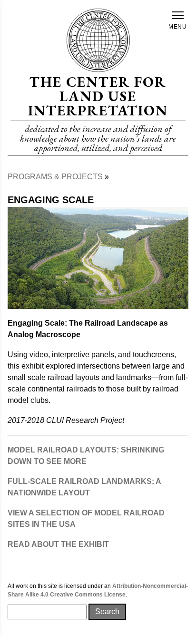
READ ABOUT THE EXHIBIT (58, 544)
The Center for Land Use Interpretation (97, 96)
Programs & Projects (55, 177)
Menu (177, 26)
